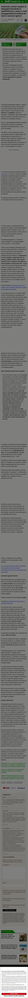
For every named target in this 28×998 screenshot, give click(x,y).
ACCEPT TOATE (14, 993)
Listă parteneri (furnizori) (4, 991)
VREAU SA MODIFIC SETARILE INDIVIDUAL (14, 995)
